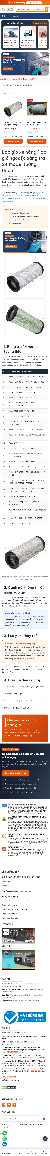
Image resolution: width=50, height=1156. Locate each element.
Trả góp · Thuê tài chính (13, 136)
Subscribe (43, 1119)
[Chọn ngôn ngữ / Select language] (45, 1138)
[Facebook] (3, 1105)
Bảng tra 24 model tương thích (24, 213)
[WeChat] (4, 1133)
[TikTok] (14, 1105)
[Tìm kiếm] (46, 9)
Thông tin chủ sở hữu (10, 918)
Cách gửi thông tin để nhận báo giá (26, 216)
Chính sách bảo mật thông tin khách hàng (17, 901)
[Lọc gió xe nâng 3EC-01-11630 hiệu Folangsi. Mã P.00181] (37, 108)
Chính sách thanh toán (10, 905)
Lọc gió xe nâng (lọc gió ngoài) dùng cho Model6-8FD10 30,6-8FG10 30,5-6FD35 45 (13, 123)
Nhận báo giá (13, 141)
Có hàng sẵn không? (13, 694)
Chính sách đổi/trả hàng (10, 914)
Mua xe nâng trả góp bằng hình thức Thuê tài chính (27, 818)
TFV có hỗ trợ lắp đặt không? (16, 708)
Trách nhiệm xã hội (16, 847)
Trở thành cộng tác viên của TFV (22, 805)
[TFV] (8, 9)
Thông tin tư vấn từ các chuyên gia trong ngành (26, 835)
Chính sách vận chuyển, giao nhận (14, 909)
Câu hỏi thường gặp (20, 223)
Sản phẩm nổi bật (14, 23)
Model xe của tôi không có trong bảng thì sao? (24, 687)
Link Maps (20, 1052)
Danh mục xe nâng (11, 16)
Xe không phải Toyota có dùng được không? (23, 701)
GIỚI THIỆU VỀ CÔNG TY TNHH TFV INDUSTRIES (21, 877)
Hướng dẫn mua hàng (10, 897)
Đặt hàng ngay (37, 141)
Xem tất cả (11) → (40, 23)
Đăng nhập (6, 881)
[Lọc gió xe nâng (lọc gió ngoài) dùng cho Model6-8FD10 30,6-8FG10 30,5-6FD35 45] (13, 108)
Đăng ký (5, 886)
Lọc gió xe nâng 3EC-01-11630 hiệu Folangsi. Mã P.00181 (36, 123)
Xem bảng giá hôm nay (15, 773)
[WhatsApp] (4, 1138)
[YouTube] (9, 1105)
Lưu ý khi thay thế (19, 220)
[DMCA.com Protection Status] (9, 1087)
